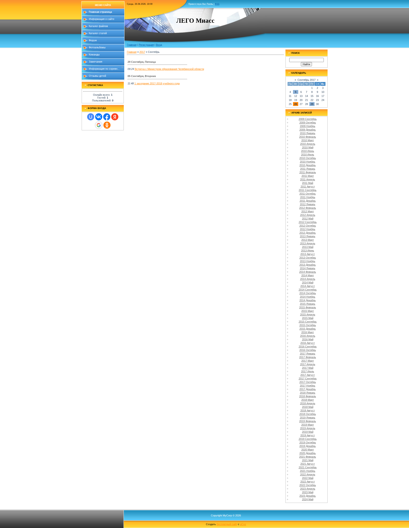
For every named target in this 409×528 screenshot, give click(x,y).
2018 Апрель (307, 403)
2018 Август (307, 410)
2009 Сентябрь (308, 119)
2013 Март (307, 239)
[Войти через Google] (98, 125)
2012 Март (307, 211)
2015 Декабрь (307, 328)
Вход (159, 44)
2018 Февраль (307, 396)
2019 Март (307, 424)
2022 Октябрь (307, 485)
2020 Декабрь (307, 453)
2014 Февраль (307, 271)
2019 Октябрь (307, 442)
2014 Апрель (307, 279)
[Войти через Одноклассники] (107, 125)
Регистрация (146, 44)
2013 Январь (307, 236)
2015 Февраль (307, 307)
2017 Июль (307, 371)
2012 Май (307, 218)
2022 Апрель (307, 474)
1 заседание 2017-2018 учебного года (157, 83)
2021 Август (307, 463)
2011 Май (307, 183)
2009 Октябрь (307, 122)
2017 (142, 51)
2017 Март (307, 360)
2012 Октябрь (307, 225)
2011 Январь (307, 168)
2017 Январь (307, 353)
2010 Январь (307, 133)
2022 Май (307, 478)
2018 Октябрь (307, 414)
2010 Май (307, 147)
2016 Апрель (307, 335)
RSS (217, 4)
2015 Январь (307, 303)
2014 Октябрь (307, 293)
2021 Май (307, 460)
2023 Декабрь (307, 495)
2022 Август (307, 481)
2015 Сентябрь (308, 321)
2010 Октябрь (307, 158)
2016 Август (307, 342)
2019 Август (307, 435)
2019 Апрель (307, 428)
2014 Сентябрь (308, 289)
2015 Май (307, 318)
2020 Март (307, 449)
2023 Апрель (307, 488)
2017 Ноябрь (307, 385)
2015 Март (307, 311)
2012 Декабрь (307, 232)
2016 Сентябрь (308, 346)
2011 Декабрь (308, 200)
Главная (132, 44)
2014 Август (307, 286)
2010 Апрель (307, 143)
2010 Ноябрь (307, 161)
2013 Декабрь (307, 264)
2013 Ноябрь (307, 261)
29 (312, 104)
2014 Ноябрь (307, 296)
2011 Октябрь (307, 193)
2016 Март (307, 332)
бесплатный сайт (227, 524)
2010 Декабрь (307, 165)
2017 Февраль (307, 357)
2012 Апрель (307, 215)
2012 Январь (307, 204)
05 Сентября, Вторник (142, 76)
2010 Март (307, 140)
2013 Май (307, 247)
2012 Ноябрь (307, 229)
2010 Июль (307, 154)
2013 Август (307, 254)
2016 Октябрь (307, 350)
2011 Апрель (307, 179)
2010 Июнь (307, 151)
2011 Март (308, 175)
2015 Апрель (307, 314)
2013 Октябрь (307, 257)
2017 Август (307, 374)
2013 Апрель (307, 243)
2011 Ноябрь (307, 197)
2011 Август (308, 186)
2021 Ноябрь (307, 470)
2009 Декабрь (307, 129)
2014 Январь (307, 268)
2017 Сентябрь (308, 378)
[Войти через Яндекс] (114, 116)
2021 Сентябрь (308, 467)
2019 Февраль (307, 421)
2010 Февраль (307, 136)
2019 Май (307, 431)
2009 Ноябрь (307, 126)
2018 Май (307, 406)
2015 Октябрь (307, 325)
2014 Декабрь (307, 300)
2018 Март (307, 399)
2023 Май (307, 492)
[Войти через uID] (90, 116)
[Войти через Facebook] (106, 116)
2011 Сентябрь (307, 190)
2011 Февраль (307, 172)
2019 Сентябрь (308, 438)
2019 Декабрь (307, 446)
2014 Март (307, 275)
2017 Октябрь (307, 382)
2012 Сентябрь (308, 222)
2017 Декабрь (307, 389)
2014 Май (307, 282)
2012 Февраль (307, 207)
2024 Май (307, 499)
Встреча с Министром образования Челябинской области (169, 69)
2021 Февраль (307, 456)
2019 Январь (307, 417)
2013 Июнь (307, 250)
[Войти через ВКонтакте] (98, 116)
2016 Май (307, 339)
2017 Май (307, 367)
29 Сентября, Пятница (142, 61)
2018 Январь (307, 392)
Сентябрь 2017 (307, 79)
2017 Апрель (307, 364)
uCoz (243, 524)
